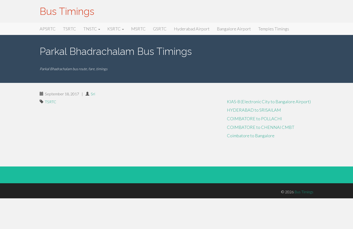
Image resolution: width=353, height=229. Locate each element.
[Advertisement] (129, 128)
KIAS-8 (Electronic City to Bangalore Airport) (269, 101)
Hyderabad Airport (192, 28)
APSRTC (48, 28)
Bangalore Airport (234, 28)
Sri (93, 94)
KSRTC (114, 28)
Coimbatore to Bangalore (250, 135)
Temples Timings (273, 28)
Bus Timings (67, 11)
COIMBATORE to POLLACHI (254, 118)
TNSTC (90, 28)
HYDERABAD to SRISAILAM (254, 110)
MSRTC (138, 28)
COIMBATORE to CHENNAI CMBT (260, 127)
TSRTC (69, 28)
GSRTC (160, 28)
